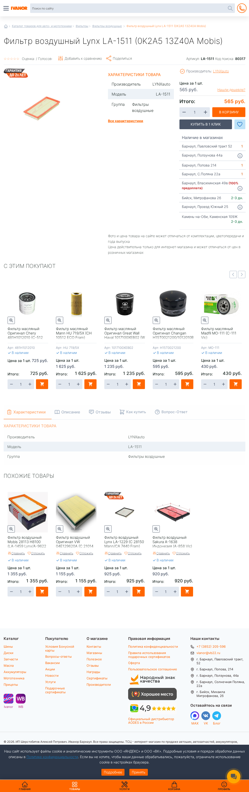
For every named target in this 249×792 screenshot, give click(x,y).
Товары (74, 786)
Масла (9, 665)
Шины (8, 646)
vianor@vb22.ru (208, 653)
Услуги (50, 682)
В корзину (229, 112)
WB (20, 706)
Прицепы (11, 684)
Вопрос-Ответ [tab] (174, 411)
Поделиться (122, 58)
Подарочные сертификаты (55, 690)
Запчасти (11, 659)
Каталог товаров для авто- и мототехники (42, 26)
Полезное (94, 659)
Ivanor (8, 706)
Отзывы (93, 665)
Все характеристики (125, 120)
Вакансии (52, 663)
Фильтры (82, 26)
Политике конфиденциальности (52, 756)
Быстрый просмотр (11, 320)
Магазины (94, 653)
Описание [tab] (70, 411)
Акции (50, 669)
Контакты (94, 646)
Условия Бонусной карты (59, 648)
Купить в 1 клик (206, 124)
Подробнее (113, 772)
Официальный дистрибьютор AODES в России (151, 720)
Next (241, 274)
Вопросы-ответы (58, 656)
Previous (233, 274)
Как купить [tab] (136, 411)
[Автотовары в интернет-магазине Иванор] (19, 8)
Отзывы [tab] (103, 411)
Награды (93, 672)
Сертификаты (97, 678)
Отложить (38, 553)
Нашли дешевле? (231, 89)
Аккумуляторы (15, 672)
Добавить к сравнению (83, 58)
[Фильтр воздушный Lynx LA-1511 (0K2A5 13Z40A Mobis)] (42, 106)
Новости (52, 675)
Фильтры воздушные (107, 26)
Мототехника (14, 678)
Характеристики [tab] (29, 411)
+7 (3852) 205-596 (211, 646)
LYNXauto (221, 71)
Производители (99, 684)
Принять (138, 772)
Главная (6, 26)
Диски (8, 653)
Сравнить (18, 553)
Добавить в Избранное (239, 124)
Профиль (224, 789)
